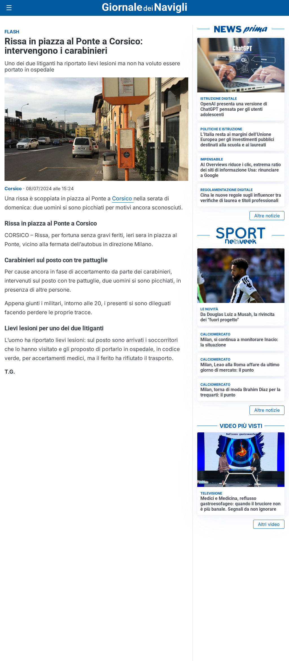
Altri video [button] (269, 524)
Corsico (122, 198)
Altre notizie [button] (267, 215)
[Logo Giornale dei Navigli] (144, 8)
